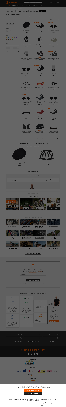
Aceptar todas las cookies (32, 390)
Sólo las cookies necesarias (33, 393)
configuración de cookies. (42, 387)
